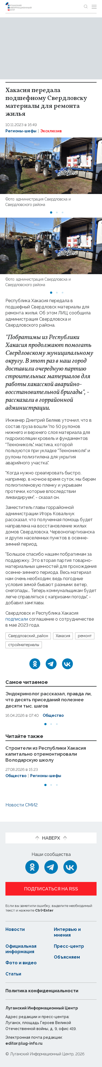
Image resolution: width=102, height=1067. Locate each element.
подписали (16, 619)
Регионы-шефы (20, 131)
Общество (53, 715)
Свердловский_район (28, 636)
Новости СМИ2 (21, 805)
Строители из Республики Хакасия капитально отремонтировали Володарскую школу (45, 754)
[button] (51, 212)
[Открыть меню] (94, 6)
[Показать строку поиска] (86, 6)
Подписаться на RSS (51, 888)
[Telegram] (51, 663)
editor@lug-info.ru (23, 1043)
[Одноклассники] (34, 663)
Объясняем (67, 957)
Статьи (13, 974)
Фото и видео (21, 962)
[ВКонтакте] (67, 663)
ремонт (85, 636)
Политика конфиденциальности (41, 990)
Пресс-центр (69, 946)
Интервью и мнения (67, 932)
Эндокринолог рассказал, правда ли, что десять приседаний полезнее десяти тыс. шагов (48, 699)
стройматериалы (23, 645)
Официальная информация (20, 949)
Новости (15, 929)
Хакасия (63, 636)
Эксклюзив (51, 131)
